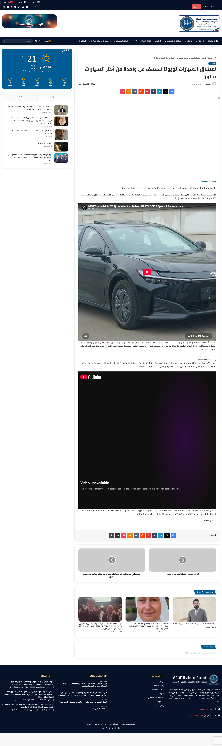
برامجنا (189, 41)
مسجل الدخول (200, 652)
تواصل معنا (160, 705)
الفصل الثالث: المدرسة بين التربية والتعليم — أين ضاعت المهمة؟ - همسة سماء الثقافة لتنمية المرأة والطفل (28, 705)
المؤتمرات (161, 701)
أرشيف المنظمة (122, 41)
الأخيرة (55, 97)
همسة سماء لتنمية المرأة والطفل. (122, 724)
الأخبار (158, 41)
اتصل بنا (82, 41)
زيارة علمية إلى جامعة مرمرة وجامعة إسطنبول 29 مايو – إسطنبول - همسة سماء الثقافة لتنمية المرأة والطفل (32, 683)
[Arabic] (38, 2)
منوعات (204, 58)
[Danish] (25, 2)
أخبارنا (162, 693)
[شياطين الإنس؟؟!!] (61, 147)
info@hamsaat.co (196, 715)
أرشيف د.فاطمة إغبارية (100, 41)
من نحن (201, 41)
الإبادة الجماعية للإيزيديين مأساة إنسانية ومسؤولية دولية (194, 624)
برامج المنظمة (159, 685)
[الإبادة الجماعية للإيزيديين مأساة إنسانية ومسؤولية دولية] (194, 609)
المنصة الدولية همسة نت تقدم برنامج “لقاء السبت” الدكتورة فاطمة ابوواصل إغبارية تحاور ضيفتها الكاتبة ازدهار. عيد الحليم (149, 626)
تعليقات (19, 97)
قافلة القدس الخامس (156, 697)
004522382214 (206, 709)
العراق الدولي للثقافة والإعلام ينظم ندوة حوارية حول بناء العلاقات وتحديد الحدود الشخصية (30, 108)
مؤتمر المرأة (146, 41)
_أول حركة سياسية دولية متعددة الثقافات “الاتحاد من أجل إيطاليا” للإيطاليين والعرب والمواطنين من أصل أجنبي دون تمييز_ (30, 157)
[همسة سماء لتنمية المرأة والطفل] (199, 23)
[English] (11, 2)
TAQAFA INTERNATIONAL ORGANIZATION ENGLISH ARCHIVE (167, 6)
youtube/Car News (208, 181)
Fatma (209, 84)
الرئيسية (212, 41)
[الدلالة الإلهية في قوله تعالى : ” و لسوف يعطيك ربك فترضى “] (61, 134)
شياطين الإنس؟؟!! (45, 143)
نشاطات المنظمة (174, 41)
